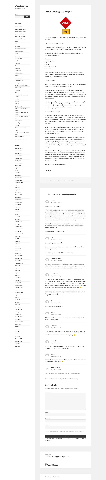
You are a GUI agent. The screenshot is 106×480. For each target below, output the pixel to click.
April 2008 (17, 304)
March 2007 (18, 336)
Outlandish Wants (19, 87)
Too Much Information (20, 127)
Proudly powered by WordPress (52, 476)
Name (47, 412)
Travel (16, 130)
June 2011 (17, 212)
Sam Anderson (57, 180)
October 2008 (18, 290)
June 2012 (17, 187)
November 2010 (18, 229)
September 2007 (19, 321)
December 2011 (18, 199)
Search (16, 14)
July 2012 (17, 185)
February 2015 (18, 158)
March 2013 (18, 173)
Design (16, 53)
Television (17, 125)
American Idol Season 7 (20, 34)
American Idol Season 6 (20, 31)
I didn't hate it (18, 78)
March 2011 (18, 219)
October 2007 (18, 319)
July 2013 (17, 168)
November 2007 (18, 317)
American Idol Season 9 (20, 39)
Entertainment (18, 58)
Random (17, 99)
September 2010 (19, 234)
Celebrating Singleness (20, 48)
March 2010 (18, 248)
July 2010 (17, 238)
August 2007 (18, 324)
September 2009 (19, 263)
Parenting (17, 90)
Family (16, 61)
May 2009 (17, 273)
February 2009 (18, 280)
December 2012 (18, 177)
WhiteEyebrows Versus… (21, 139)
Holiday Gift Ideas (19, 73)
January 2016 (18, 155)
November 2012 (18, 180)
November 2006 (18, 341)
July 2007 (17, 326)
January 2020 (18, 151)
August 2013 (18, 165)
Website (47, 425)
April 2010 (17, 246)
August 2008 (18, 295)
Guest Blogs (17, 68)
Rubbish (17, 104)
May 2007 (17, 331)
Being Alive (17, 46)
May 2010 (17, 243)
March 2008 (18, 307)
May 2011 (17, 214)
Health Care (18, 70)
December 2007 (18, 314)
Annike (53, 201)
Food (16, 65)
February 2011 (18, 221)
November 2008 (18, 287)
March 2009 (18, 277)
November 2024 (18, 148)
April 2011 (17, 216)
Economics (17, 56)
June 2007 (17, 329)
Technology (17, 123)
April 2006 (17, 346)
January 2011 (18, 224)
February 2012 (18, 194)
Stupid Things (18, 120)
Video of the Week (19, 136)
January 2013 (18, 175)
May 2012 (17, 190)
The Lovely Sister (56, 258)
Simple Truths (18, 106)
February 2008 (18, 309)
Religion (17, 101)
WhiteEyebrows (21, 6)
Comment (48, 392)
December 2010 (18, 226)
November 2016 (18, 153)
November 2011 (18, 202)
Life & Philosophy (19, 80)
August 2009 (18, 265)
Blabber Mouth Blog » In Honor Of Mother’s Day (64, 379)
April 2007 (17, 334)
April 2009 (17, 275)
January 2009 (18, 282)
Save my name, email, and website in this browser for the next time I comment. (65, 431)
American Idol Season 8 (20, 36)
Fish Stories (17, 63)
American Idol (18, 26)
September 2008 (19, 292)
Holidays (17, 75)
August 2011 (18, 207)
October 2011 (18, 204)
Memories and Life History (21, 85)
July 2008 (17, 297)
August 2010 (18, 236)
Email (47, 418)
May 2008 (17, 302)
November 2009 (18, 258)
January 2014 (18, 160)
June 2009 (17, 270)
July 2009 (17, 268)
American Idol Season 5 (20, 29)
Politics (16, 92)
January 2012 (18, 197)
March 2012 (18, 192)
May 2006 (17, 343)
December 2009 (18, 256)
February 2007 (18, 339)
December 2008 (18, 285)
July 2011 (17, 209)
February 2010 (18, 251)
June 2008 (17, 299)
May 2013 (17, 170)
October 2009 (18, 260)
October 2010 (18, 231)
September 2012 (19, 182)
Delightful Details (19, 51)
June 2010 (17, 241)
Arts (16, 43)
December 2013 (18, 163)
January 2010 (18, 253)
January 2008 (18, 312)
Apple (16, 41)
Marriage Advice (19, 83)
